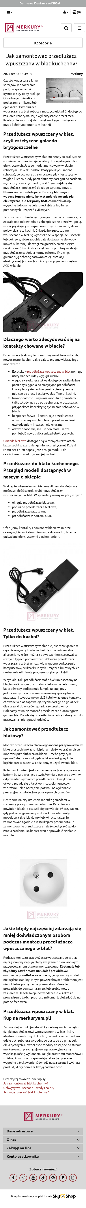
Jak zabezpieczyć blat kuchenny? (26, 1092)
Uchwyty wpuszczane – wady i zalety (28, 1088)
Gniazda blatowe (14, 441)
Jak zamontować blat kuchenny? (25, 1083)
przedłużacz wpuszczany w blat (49, 371)
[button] (77, 12)
